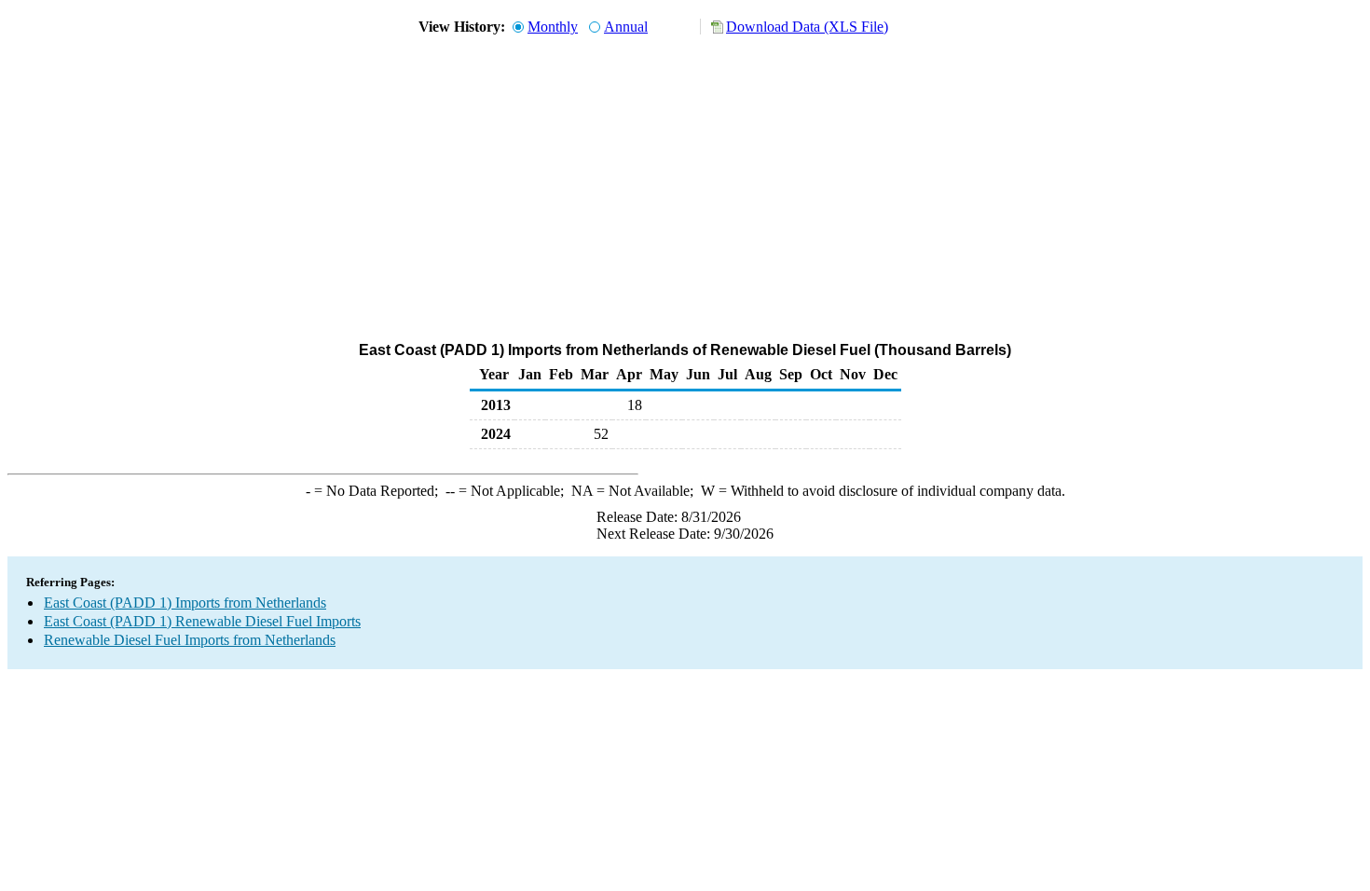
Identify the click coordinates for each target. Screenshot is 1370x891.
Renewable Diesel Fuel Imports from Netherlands (190, 640)
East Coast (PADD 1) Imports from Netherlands (185, 602)
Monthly (552, 26)
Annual (626, 26)
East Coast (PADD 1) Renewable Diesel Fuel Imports (202, 621)
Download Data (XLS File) (807, 26)
